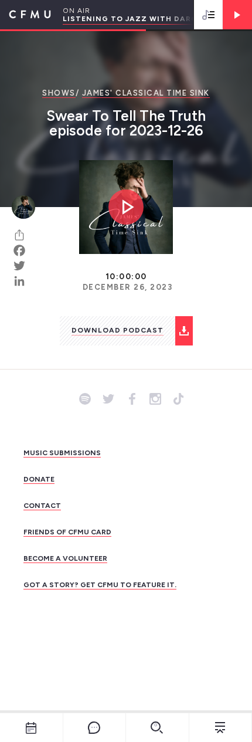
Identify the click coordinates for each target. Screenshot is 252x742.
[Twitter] (23, 265)
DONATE (39, 479)
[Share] (23, 235)
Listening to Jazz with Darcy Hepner (150, 19)
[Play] (237, 14)
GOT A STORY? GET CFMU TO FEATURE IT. (99, 585)
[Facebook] (23, 250)
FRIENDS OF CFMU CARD (67, 532)
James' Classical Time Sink (146, 93)
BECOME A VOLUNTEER (65, 558)
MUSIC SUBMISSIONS (62, 453)
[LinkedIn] (23, 281)
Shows (59, 93)
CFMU (25, 14)
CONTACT (42, 506)
